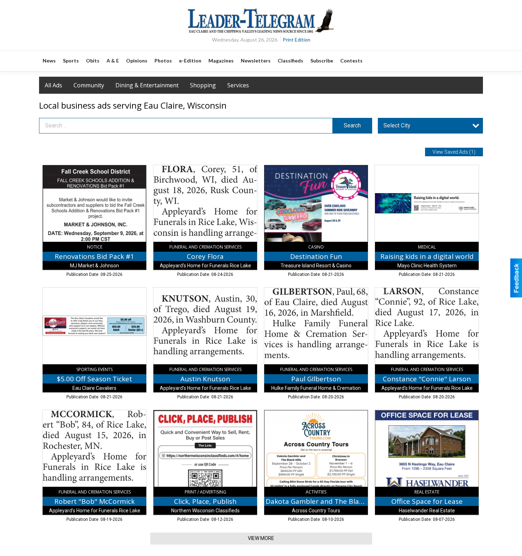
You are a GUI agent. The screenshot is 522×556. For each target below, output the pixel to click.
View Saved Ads (454, 152)
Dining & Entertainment (147, 85)
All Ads (53, 85)
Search (352, 125)
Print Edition (296, 40)
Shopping (203, 85)
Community (89, 85)
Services (238, 85)
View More (261, 538)
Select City (397, 125)
